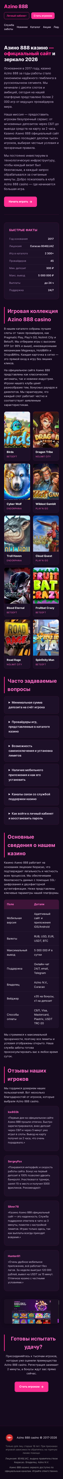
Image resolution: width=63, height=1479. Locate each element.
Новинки (22, 27)
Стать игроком (43, 15)
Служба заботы (9, 27)
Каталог (35, 27)
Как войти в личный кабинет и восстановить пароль (31, 816)
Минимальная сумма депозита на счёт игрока (27, 705)
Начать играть (18, 201)
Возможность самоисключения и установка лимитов (31, 750)
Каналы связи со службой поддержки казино (29, 796)
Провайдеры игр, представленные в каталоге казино (29, 726)
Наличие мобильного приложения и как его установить (26, 774)
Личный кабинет (17, 15)
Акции (47, 27)
